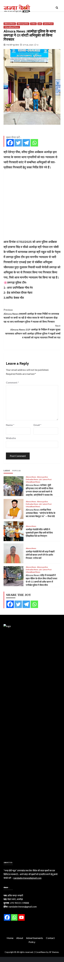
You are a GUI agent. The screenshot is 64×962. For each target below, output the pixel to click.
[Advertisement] (32, 204)
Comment (12, 382)
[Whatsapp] (34, 142)
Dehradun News (32, 479)
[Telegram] (26, 142)
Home (10, 937)
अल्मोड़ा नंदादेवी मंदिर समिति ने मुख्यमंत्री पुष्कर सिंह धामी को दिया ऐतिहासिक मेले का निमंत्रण (39, 532)
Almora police (23, 24)
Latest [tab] (7, 471)
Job (39, 24)
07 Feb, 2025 (28, 45)
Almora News (10, 24)
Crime (33, 24)
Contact (50, 937)
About (19, 937)
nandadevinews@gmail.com (27, 878)
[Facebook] (10, 142)
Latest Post (48, 24)
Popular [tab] (16, 471)
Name (10, 424)
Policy (32, 941)
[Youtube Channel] (21, 917)
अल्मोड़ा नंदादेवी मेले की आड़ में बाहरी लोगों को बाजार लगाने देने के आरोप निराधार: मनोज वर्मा (40, 555)
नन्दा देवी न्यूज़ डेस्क (12, 45)
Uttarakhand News (12, 27)
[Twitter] (18, 142)
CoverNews (40, 952)
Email (37, 424)
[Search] (57, 8)
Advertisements (34, 937)
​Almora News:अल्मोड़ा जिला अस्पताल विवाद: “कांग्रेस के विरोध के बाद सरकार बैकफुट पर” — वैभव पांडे (40, 513)
